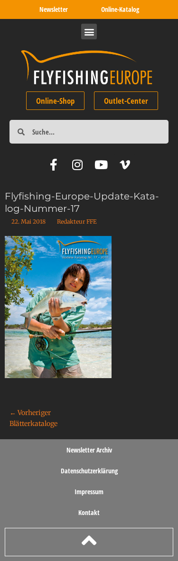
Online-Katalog (120, 9)
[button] (89, 31)
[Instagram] (77, 164)
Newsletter (53, 9)
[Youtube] (101, 164)
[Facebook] (53, 164)
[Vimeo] (124, 164)
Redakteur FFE (77, 221)
